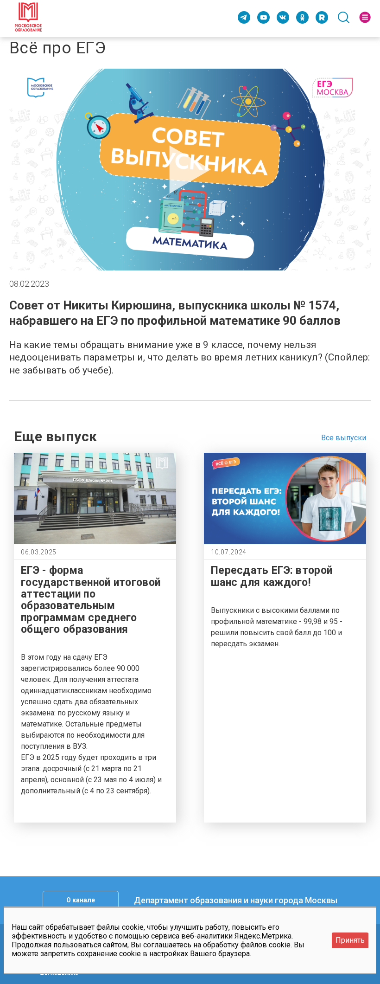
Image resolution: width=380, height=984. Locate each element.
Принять (350, 940)
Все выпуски (343, 437)
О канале (80, 900)
